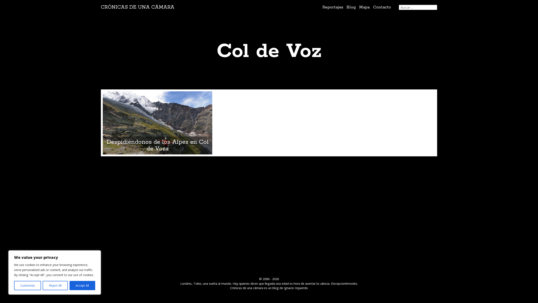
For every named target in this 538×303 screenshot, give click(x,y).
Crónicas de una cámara (137, 7)
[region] (54, 272)
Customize (27, 285)
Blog (351, 7)
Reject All (55, 285)
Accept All (82, 285)
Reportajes (332, 7)
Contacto (382, 7)
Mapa (364, 7)
